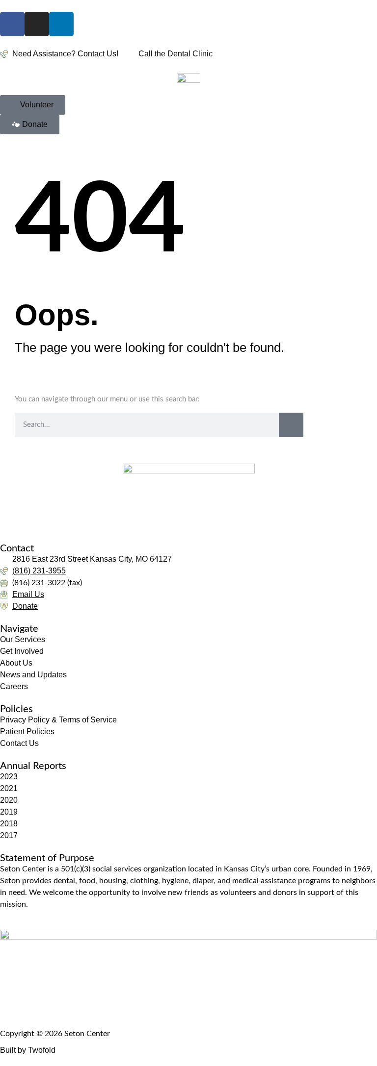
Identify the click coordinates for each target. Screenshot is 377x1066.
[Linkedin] (61, 24)
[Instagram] (37, 24)
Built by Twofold (27, 1050)
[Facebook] (12, 24)
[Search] (291, 425)
